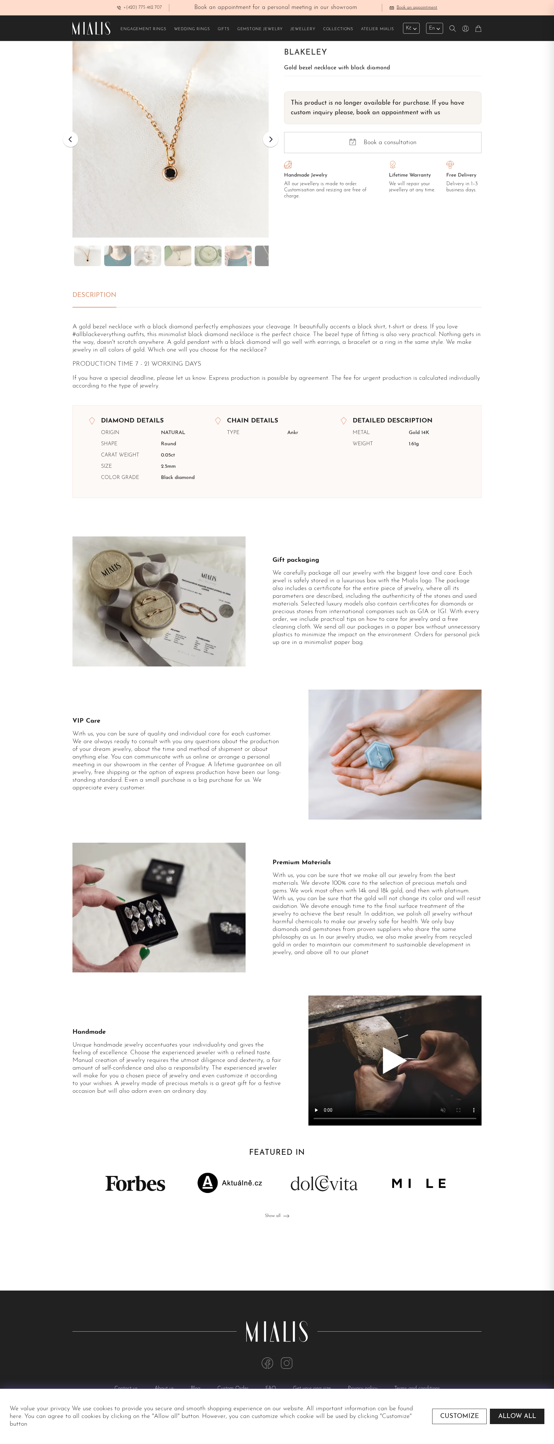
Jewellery (302, 29)
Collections (338, 29)
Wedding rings (192, 29)
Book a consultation (390, 142)
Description (94, 295)
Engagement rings (143, 29)
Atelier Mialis (377, 29)
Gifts (224, 29)
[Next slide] (270, 139)
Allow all (517, 1416)
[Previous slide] (70, 139)
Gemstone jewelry (260, 29)
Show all (273, 1215)
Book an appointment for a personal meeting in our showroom (275, 7)
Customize (459, 1416)
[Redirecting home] (91, 28)
